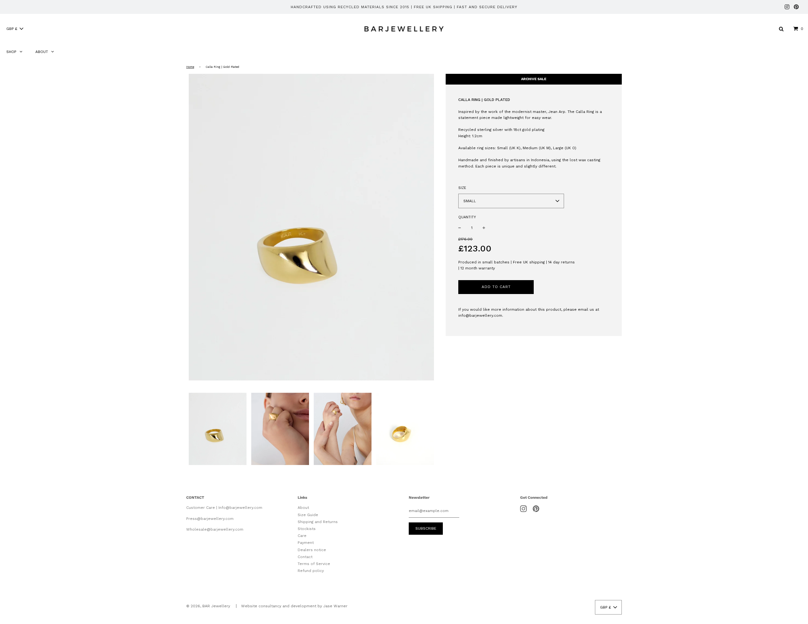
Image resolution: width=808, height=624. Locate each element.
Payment (306, 542)
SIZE (462, 188)
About (303, 507)
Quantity (467, 217)
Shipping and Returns (318, 522)
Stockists (307, 529)
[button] (15, 28)
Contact (305, 557)
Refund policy (311, 570)
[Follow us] (787, 7)
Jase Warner (335, 606)
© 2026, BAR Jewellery (208, 606)
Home (190, 66)
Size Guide (308, 515)
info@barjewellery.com (480, 315)
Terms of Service (314, 564)
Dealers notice (312, 550)
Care (302, 535)
